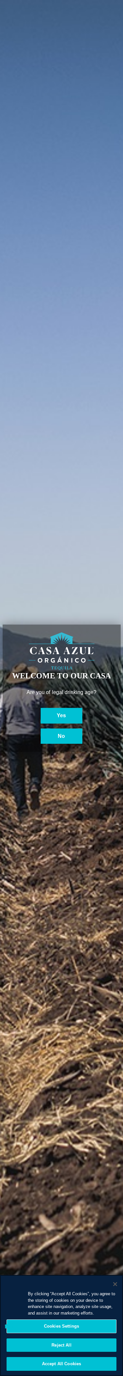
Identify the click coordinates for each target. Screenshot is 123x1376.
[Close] (115, 1284)
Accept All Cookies (61, 1363)
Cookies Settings (61, 1326)
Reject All (61, 1345)
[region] (61, 1325)
